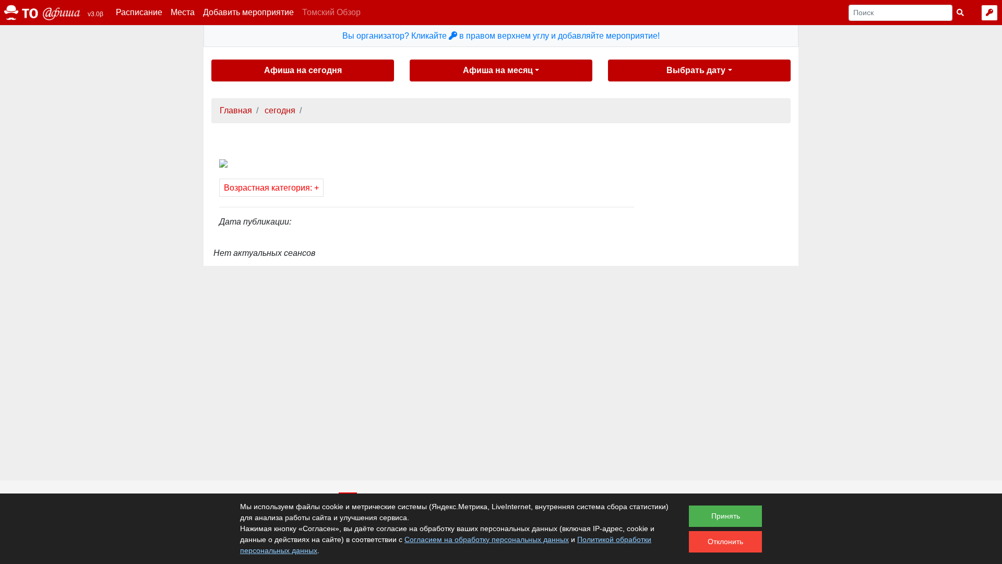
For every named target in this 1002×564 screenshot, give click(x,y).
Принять (725, 516)
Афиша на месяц (498, 70)
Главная (236, 110)
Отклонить (725, 541)
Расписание (139, 12)
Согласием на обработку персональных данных (486, 539)
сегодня (279, 110)
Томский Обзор (331, 12)
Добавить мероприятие (248, 12)
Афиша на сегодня (303, 70)
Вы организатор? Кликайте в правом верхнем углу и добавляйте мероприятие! (501, 35)
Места (183, 12)
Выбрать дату (695, 70)
